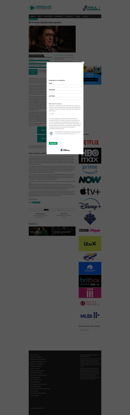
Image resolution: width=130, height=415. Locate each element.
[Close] (83, 63)
